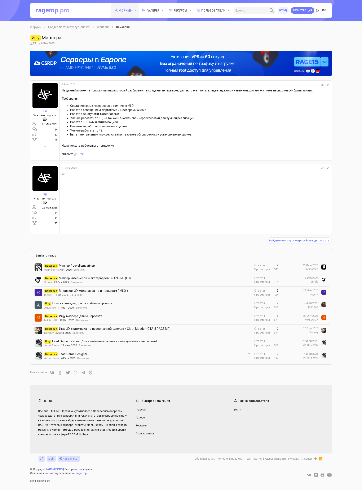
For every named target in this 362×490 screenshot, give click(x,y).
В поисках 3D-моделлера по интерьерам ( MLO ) (93, 291)
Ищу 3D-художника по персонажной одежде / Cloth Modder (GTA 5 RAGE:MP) (115, 329)
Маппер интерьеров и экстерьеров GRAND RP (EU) (95, 278)
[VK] (309, 475)
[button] (135, 10)
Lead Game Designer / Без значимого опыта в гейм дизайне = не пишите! (104, 341)
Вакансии (79, 269)
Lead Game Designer (73, 354)
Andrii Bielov (51, 345)
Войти (237, 409)
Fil (34, 43)
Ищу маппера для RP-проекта (80, 316)
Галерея (141, 417)
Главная (306, 458)
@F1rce (79, 154)
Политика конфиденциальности (265, 458)
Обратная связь (204, 458)
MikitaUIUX (51, 320)
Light (51, 458)
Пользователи (145, 433)
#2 (328, 168)
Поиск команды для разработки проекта (82, 303)
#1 (328, 85)
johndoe (313, 307)
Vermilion (50, 269)
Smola (48, 282)
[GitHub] (323, 475)
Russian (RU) (70, 458)
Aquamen (50, 307)
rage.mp (81, 473)
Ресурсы (141, 425)
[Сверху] (315, 459)
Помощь (293, 458)
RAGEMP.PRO (54, 469)
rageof (48, 294)
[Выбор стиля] (317, 10)
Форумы (141, 409)
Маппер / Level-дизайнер (77, 265)
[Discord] (316, 475)
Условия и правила (229, 458)
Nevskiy (49, 332)
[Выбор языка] (324, 10)
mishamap (311, 269)
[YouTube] (329, 475)
